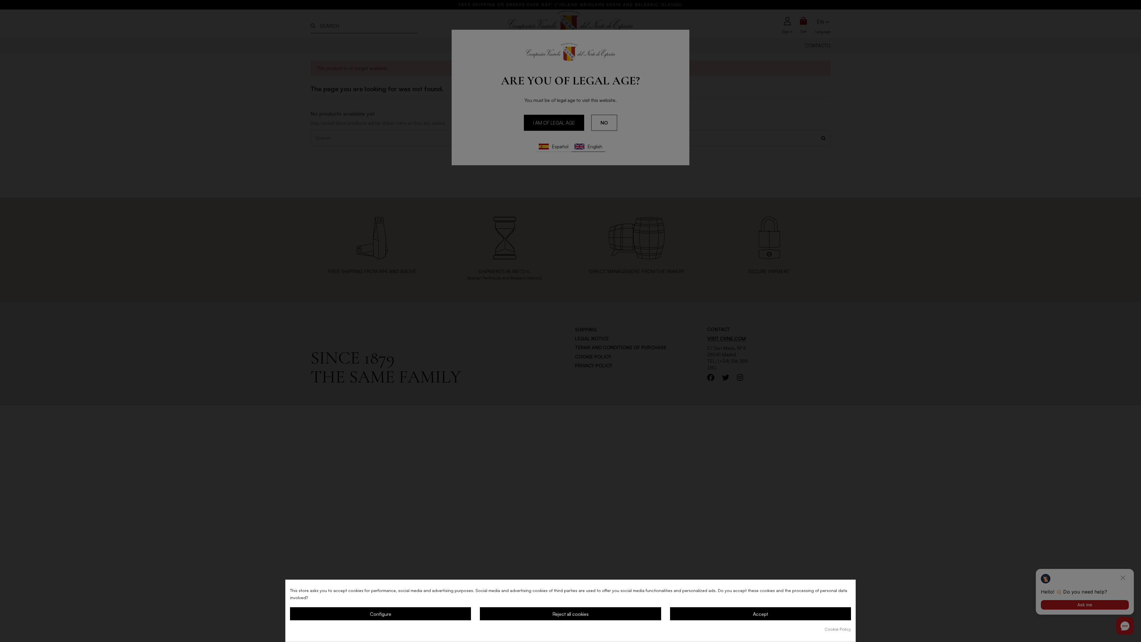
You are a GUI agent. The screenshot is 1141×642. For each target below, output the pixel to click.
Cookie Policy (838, 629)
